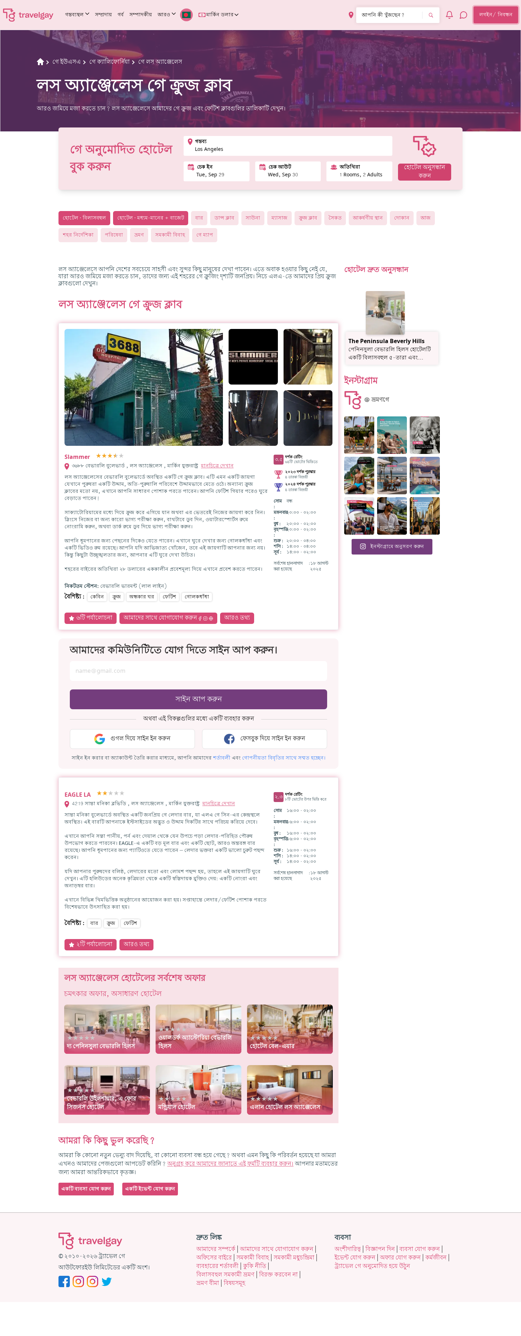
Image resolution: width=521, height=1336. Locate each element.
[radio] (98, 456)
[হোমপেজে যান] (28, 15)
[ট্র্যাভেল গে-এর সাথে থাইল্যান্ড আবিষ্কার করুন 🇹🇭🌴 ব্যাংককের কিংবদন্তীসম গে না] (359, 475)
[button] (221, 758)
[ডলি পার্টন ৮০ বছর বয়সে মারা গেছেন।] (425, 435)
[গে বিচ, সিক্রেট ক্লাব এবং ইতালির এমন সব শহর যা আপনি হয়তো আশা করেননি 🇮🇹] (392, 435)
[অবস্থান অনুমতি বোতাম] (351, 15)
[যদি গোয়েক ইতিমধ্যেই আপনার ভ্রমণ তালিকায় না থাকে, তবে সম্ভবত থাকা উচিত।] (359, 435)
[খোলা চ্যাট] (463, 15)
